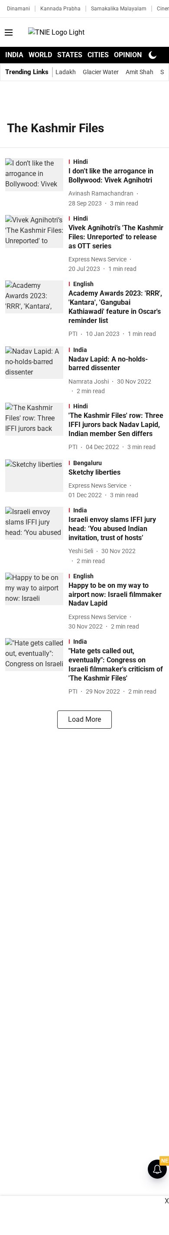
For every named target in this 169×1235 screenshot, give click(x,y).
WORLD (40, 55)
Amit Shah (139, 71)
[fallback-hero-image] (36, 183)
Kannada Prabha (60, 9)
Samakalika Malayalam (118, 9)
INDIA (14, 55)
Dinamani (18, 9)
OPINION (128, 55)
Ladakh (65, 71)
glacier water (101, 71)
